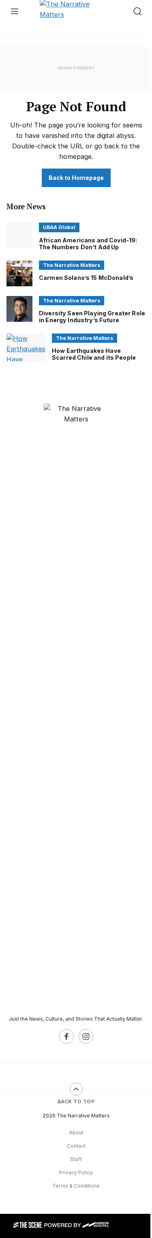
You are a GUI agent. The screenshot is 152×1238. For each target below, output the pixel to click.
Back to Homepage (76, 177)
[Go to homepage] (76, 706)
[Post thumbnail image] (19, 235)
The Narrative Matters (71, 265)
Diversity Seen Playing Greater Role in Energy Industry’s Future (92, 316)
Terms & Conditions (76, 1186)
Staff (76, 1159)
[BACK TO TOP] (76, 1089)
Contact (76, 1146)
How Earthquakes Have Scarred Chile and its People (94, 354)
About (76, 1133)
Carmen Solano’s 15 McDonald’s (86, 277)
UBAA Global (59, 227)
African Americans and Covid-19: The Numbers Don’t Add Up (88, 243)
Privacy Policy (76, 1172)
